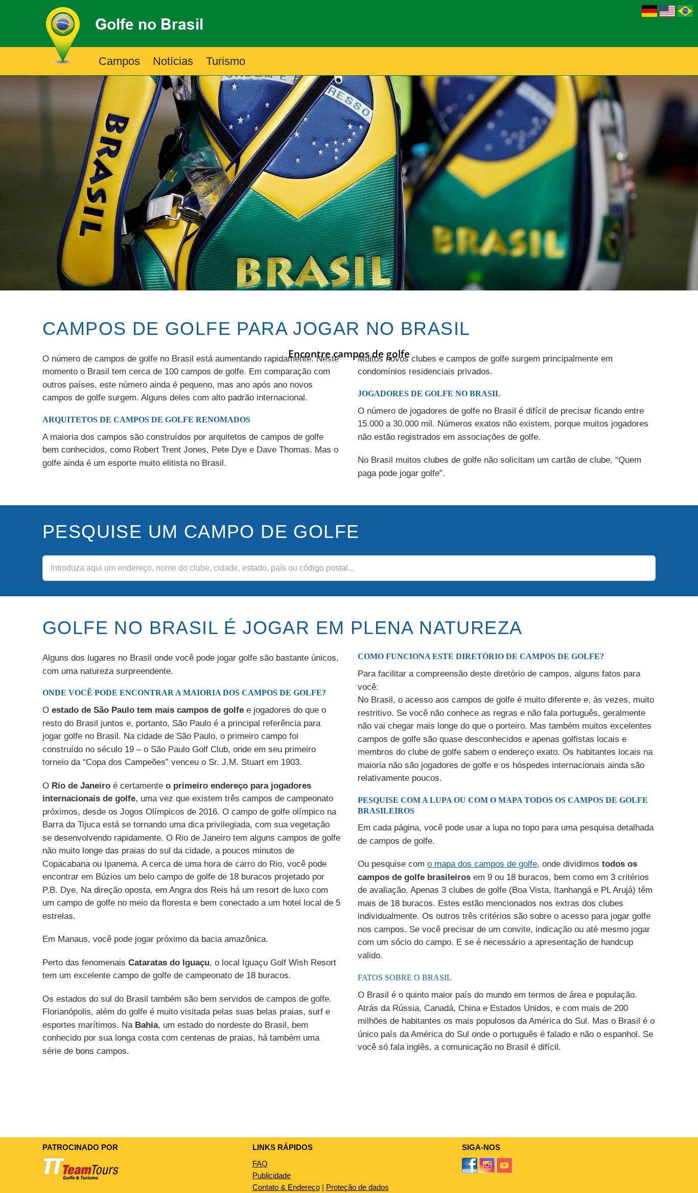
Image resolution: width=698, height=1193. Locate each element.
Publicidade (271, 1175)
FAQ (260, 1163)
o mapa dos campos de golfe (482, 864)
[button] (262, 61)
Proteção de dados (357, 1187)
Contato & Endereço (286, 1187)
